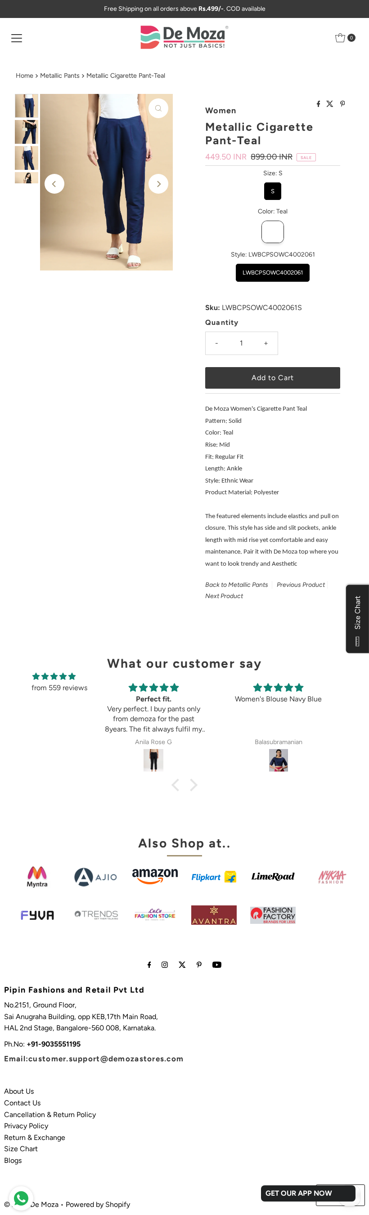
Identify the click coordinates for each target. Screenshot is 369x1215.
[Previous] (54, 184)
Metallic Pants (60, 75)
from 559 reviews (59, 687)
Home (24, 75)
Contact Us (22, 1103)
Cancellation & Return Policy (50, 1114)
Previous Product (301, 585)
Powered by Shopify (98, 1204)
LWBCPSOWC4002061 (272, 270)
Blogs (13, 1160)
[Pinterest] (199, 965)
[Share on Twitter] (330, 104)
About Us (19, 1091)
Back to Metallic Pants (236, 585)
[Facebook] (149, 965)
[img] (54, 677)
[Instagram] (165, 965)
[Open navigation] (16, 38)
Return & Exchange (34, 1137)
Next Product (224, 596)
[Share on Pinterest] (342, 104)
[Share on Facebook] (319, 104)
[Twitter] (182, 965)
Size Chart (21, 1148)
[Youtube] (216, 965)
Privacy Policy (26, 1126)
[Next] (158, 184)
